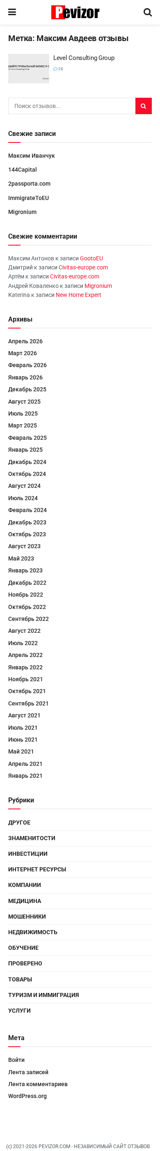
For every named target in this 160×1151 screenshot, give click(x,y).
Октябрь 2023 (27, 534)
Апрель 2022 (25, 655)
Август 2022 (24, 630)
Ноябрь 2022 (25, 594)
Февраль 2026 (27, 365)
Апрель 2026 (25, 341)
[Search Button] (148, 12)
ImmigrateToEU (28, 198)
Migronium (22, 212)
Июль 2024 (23, 498)
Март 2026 (22, 353)
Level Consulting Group (83, 58)
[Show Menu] (12, 12)
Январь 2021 (25, 775)
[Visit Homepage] (79, 12)
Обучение (23, 947)
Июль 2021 (23, 727)
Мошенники (27, 916)
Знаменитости (31, 838)
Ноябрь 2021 (25, 679)
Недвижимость (32, 932)
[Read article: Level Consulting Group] (28, 68)
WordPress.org (27, 1096)
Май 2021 (21, 751)
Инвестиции (28, 853)
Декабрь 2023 (27, 522)
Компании (24, 885)
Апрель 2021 (25, 763)
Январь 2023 (25, 570)
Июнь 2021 (23, 739)
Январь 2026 (25, 377)
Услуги (19, 1010)
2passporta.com (29, 183)
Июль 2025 (23, 413)
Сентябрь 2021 (28, 703)
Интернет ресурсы (37, 869)
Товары (20, 979)
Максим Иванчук (31, 155)
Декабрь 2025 (27, 389)
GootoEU (91, 258)
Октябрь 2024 (27, 474)
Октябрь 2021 (27, 691)
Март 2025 (22, 425)
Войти (16, 1060)
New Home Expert (78, 295)
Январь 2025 (25, 449)
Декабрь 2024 (27, 462)
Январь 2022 (25, 667)
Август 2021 (24, 715)
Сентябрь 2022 (28, 619)
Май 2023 (21, 558)
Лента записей (28, 1072)
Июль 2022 (23, 643)
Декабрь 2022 (27, 582)
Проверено (25, 963)
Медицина (24, 901)
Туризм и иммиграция (43, 995)
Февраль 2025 (27, 437)
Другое (19, 822)
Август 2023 (24, 546)
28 (60, 69)
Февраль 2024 (27, 510)
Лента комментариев (38, 1084)
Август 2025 (24, 401)
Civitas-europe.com (83, 267)
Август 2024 (24, 485)
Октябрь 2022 (27, 607)
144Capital (22, 169)
